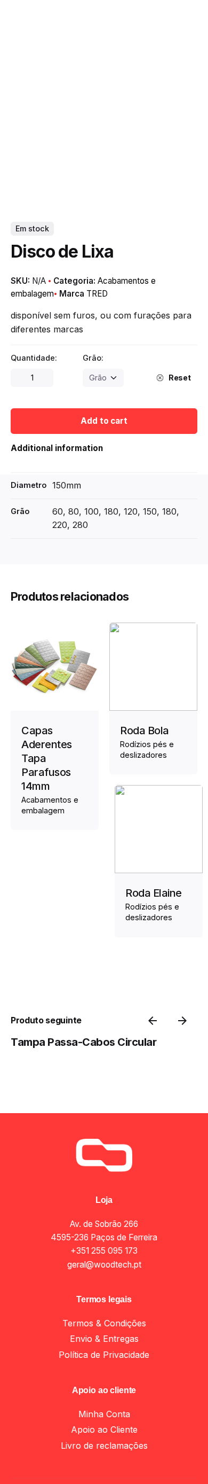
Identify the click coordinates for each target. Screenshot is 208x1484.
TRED (97, 294)
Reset (180, 377)
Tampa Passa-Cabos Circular (83, 1042)
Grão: (93, 357)
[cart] (182, 89)
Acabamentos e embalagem (115, 1450)
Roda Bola (144, 730)
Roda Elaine (153, 893)
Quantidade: (34, 357)
